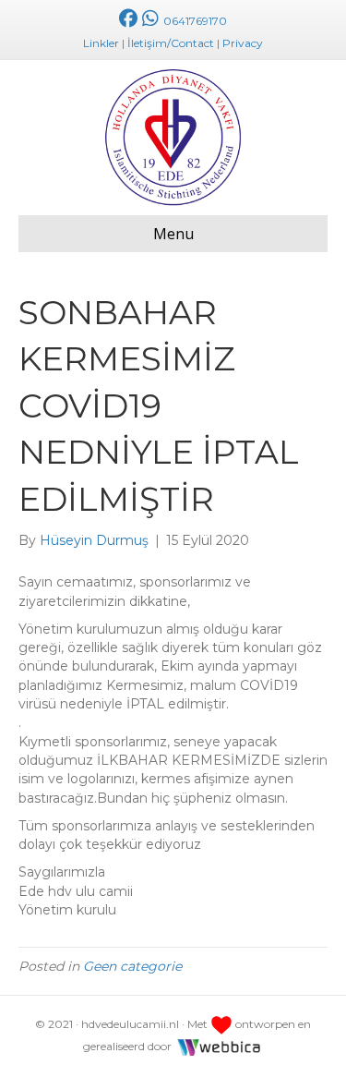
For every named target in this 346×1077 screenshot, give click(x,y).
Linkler (101, 43)
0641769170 (194, 21)
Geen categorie (132, 966)
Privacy (242, 43)
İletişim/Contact (170, 43)
